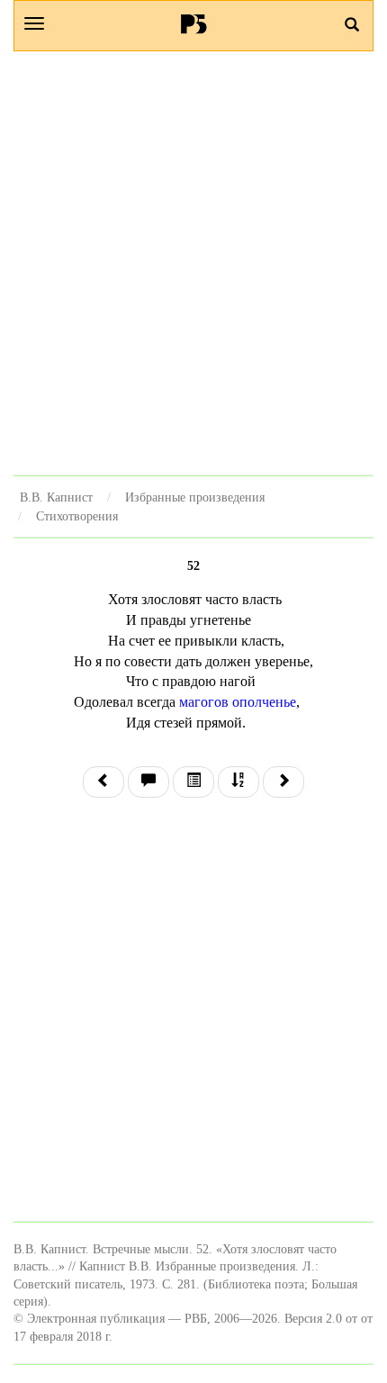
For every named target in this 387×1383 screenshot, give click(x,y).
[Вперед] (283, 782)
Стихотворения (77, 516)
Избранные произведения (195, 497)
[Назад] (103, 782)
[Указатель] (238, 782)
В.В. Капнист (56, 497)
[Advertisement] (193, 262)
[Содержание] (193, 782)
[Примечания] (148, 782)
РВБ (194, 23)
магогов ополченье (237, 702)
